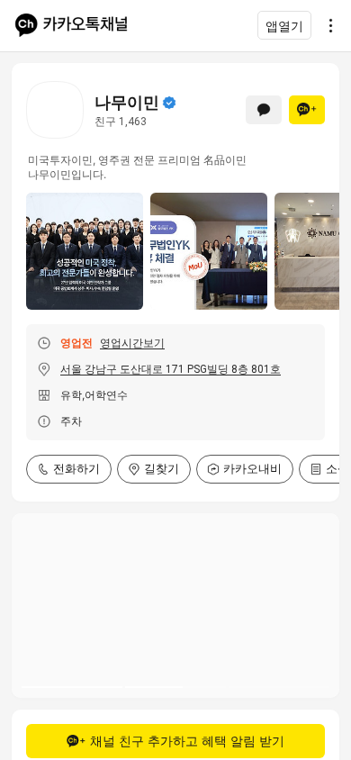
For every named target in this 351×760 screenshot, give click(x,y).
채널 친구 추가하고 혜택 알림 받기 (187, 740)
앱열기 (284, 25)
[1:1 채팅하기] (264, 109)
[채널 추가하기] (307, 109)
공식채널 (169, 102)
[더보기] (326, 25)
